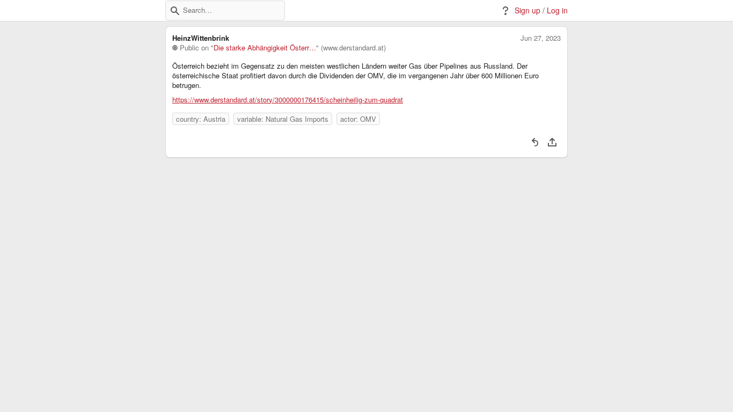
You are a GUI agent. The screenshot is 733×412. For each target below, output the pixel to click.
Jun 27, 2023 (541, 38)
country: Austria (200, 118)
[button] (175, 10)
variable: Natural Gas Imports (282, 118)
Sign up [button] (527, 10)
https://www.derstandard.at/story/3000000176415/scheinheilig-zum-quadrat (287, 100)
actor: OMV (358, 118)
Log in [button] (557, 10)
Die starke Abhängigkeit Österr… (265, 48)
